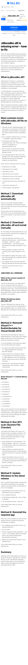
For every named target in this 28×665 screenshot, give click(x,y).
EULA (20, 33)
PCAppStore (17, 31)
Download (14, 28)
